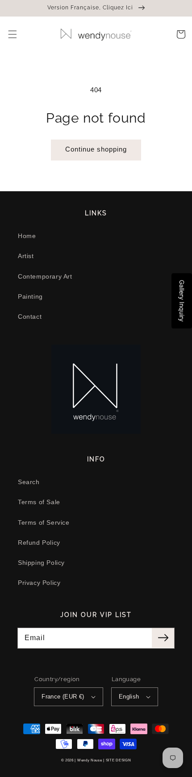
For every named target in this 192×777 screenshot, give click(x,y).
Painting (30, 296)
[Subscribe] (163, 638)
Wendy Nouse (89, 760)
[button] (12, 34)
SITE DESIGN (118, 760)
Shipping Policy (41, 562)
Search (29, 481)
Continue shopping (96, 149)
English (129, 696)
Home (27, 235)
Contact (30, 316)
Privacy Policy (39, 582)
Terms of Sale (39, 502)
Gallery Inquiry (182, 300)
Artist (26, 255)
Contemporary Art (45, 276)
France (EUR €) (63, 696)
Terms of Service (44, 522)
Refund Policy (39, 542)
